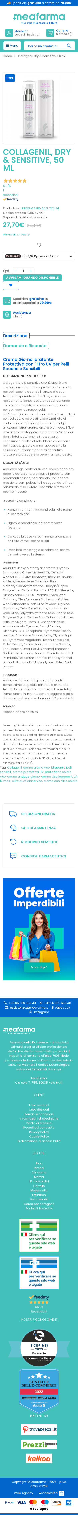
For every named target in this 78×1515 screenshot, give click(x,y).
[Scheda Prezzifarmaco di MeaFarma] (39, 1444)
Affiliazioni (39, 1195)
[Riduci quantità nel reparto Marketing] (15, 271)
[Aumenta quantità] (31, 271)
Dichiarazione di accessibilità (39, 1141)
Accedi (20, 35)
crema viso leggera (55, 776)
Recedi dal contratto (39, 1127)
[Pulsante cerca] (69, 45)
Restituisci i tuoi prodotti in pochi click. (39, 842)
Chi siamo (39, 1172)
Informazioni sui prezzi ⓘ (16, 234)
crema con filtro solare (60, 781)
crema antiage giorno (23, 776)
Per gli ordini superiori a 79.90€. (38, 814)
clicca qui (54, 1069)
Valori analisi (39, 1199)
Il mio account (39, 1105)
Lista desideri (39, 1109)
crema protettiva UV (28, 772)
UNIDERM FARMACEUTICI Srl (40, 208)
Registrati (33, 35)
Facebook (62, 1007)
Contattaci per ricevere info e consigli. (43, 856)
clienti (17, 316)
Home (7, 56)
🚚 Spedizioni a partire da (39, 3)
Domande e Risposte (25, 346)
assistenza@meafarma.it (28, 1007)
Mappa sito (39, 1190)
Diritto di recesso (39, 1123)
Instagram (41, 1012)
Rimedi (39, 1168)
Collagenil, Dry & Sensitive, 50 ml (41, 56)
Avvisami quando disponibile (32, 278)
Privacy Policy (39, 1132)
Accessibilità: (49, 1493)
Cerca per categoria (39, 1204)
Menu (13, 45)
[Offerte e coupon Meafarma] (39, 929)
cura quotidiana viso (27, 781)
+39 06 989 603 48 (22, 1003)
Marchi (39, 1177)
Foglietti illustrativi (39, 1208)
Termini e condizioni (39, 1114)
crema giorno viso (36, 767)
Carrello (39, 1186)
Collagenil (14, 767)
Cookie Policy (39, 1136)
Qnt (6, 270)
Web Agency (23, 1493)
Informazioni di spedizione (39, 1118)
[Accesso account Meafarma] (10, 33)
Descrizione (15, 336)
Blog (39, 1163)
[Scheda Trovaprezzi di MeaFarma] (39, 1429)
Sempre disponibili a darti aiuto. (38, 828)
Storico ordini (39, 1181)
